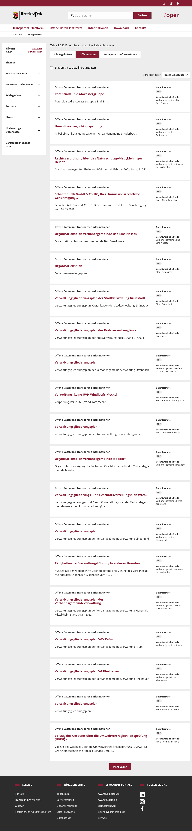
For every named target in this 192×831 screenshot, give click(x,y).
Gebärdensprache (67, 805)
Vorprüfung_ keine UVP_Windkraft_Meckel (86, 394)
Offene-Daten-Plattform (66, 28)
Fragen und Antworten (27, 799)
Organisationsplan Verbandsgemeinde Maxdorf (90, 459)
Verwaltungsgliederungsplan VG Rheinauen (87, 671)
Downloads (121, 28)
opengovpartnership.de (111, 811)
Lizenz (9, 117)
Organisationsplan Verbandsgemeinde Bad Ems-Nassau (96, 234)
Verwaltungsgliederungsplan (76, 362)
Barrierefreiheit (65, 799)
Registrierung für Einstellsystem (33, 811)
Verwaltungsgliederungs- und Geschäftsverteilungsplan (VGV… (101, 495)
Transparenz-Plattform (28, 28)
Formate (11, 106)
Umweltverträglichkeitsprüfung (78, 126)
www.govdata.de (107, 799)
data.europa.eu (107, 805)
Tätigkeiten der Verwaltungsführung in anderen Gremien (97, 563)
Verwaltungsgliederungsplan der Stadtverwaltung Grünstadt (100, 298)
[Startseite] (27, 15)
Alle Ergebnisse (63, 54)
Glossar (19, 805)
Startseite (17, 34)
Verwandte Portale (118, 784)
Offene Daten (88, 54)
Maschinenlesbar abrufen (96, 45)
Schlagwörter (14, 95)
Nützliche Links (74, 784)
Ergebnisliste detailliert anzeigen (75, 67)
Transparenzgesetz (17, 73)
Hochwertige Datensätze (13, 130)
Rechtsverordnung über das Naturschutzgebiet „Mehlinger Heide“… (98, 160)
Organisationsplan (68, 266)
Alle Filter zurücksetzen (35, 50)
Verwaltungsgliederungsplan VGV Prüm (84, 639)
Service (27, 784)
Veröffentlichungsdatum (18, 144)
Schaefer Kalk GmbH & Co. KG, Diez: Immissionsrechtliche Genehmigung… (97, 196)
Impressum (63, 793)
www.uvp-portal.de (109, 793)
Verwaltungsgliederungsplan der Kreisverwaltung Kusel (96, 330)
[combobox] (100, 15)
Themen (11, 62)
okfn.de (102, 817)
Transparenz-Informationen (120, 54)
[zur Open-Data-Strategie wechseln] (171, 15)
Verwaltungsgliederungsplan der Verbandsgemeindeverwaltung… (79, 601)
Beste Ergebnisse (174, 75)
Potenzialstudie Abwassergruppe (79, 94)
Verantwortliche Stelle (19, 84)
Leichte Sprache (66, 811)
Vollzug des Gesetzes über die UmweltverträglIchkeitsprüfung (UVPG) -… (101, 737)
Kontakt (140, 28)
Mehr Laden (120, 766)
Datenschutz (64, 817)
